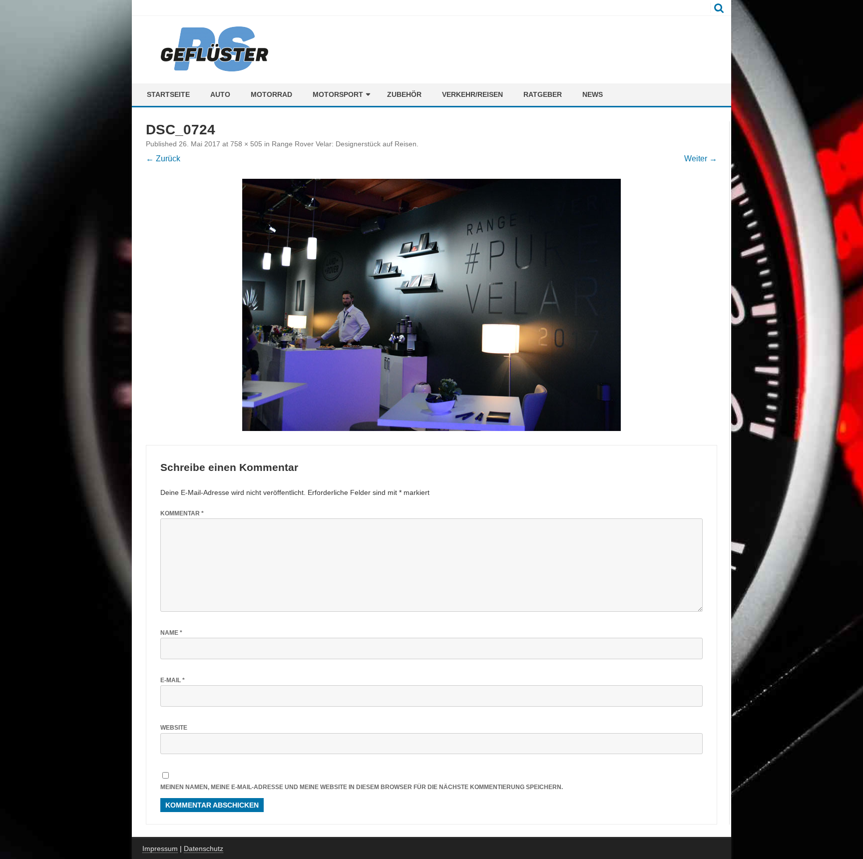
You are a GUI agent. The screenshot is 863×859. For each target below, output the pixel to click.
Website (173, 727)
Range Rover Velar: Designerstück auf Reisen (344, 144)
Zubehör (404, 94)
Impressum (160, 849)
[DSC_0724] (431, 305)
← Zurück (163, 158)
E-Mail (172, 680)
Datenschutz (203, 849)
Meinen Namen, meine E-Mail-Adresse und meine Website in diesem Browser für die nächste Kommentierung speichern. (361, 787)
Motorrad (271, 94)
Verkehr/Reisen (472, 94)
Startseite (168, 94)
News (592, 94)
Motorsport (338, 94)
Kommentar (182, 513)
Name (171, 632)
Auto (220, 94)
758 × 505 (246, 144)
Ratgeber (542, 94)
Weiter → (700, 158)
